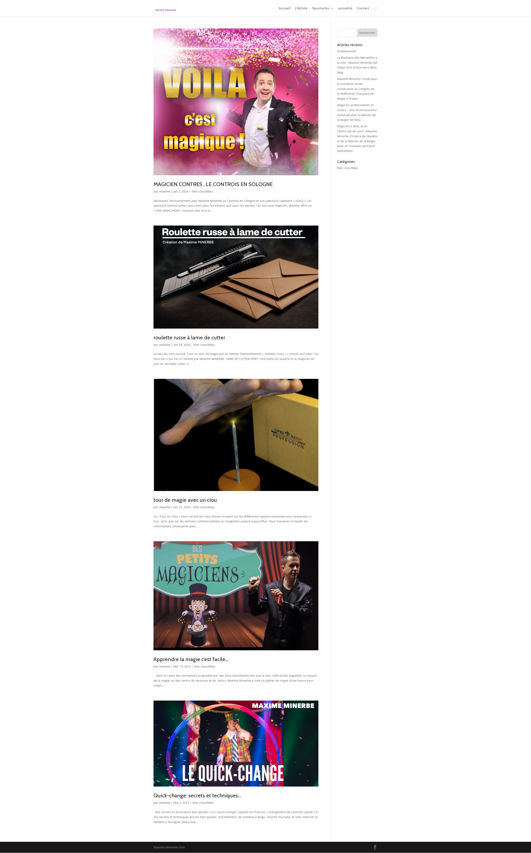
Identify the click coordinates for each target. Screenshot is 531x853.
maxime (164, 191)
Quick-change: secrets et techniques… (197, 795)
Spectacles (321, 8)
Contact (363, 8)
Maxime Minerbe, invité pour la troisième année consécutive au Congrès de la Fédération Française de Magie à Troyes (357, 89)
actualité (345, 8)
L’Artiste (301, 8)
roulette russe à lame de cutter (189, 337)
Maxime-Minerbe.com (169, 847)
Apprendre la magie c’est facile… (191, 659)
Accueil (284, 8)
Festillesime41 (347, 51)
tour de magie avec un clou (185, 500)
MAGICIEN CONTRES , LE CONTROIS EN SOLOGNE (213, 184)
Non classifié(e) (202, 191)
